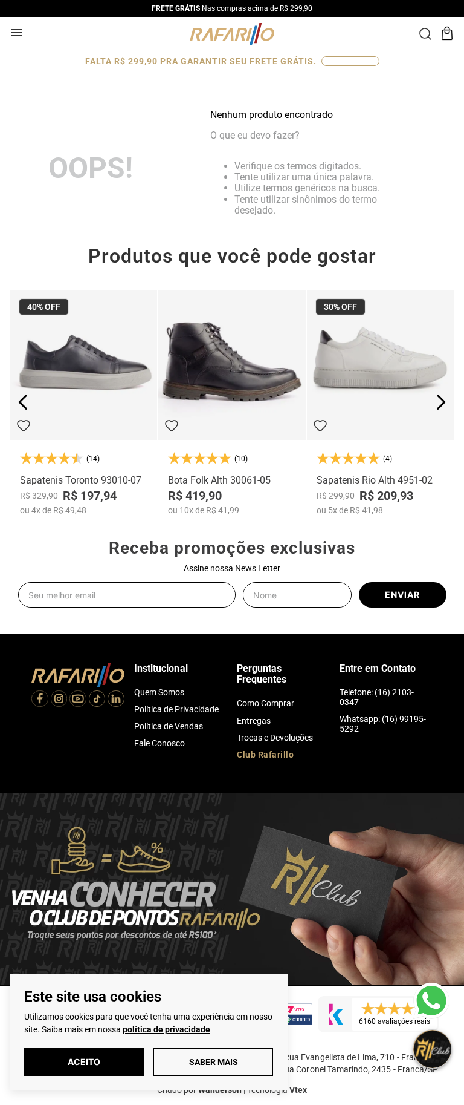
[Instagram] (59, 700)
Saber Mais (213, 1062)
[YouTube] (77, 700)
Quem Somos (159, 692)
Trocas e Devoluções (275, 738)
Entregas (254, 721)
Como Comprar (265, 703)
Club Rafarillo (265, 754)
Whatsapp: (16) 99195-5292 (383, 723)
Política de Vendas (168, 726)
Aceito (84, 1062)
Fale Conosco (159, 743)
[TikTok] (97, 700)
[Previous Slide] (23, 402)
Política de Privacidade (176, 709)
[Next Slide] (441, 402)
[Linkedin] (116, 700)
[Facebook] (39, 700)
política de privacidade (166, 1029)
